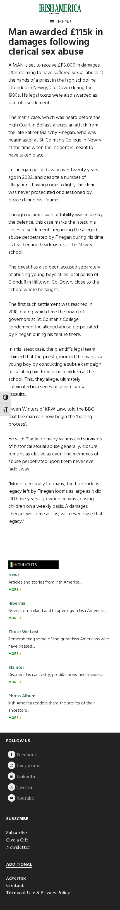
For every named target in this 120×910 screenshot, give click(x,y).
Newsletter (18, 847)
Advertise (16, 878)
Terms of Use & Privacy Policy (38, 892)
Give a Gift (17, 840)
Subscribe (16, 832)
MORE (13, 590)
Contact (15, 885)
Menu (64, 21)
